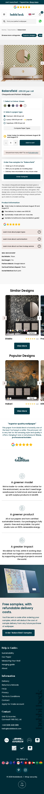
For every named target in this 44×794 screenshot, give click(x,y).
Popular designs (29, 35)
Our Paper (6, 657)
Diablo (8, 338)
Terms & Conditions (11, 696)
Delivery (5, 681)
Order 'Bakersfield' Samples (18, 632)
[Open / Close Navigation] (4, 14)
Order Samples (22, 177)
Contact (6, 700)
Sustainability (8, 653)
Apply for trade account (13, 704)
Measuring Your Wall (11, 661)
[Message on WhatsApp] (40, 21)
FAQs (4, 689)
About (4, 668)
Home (4, 30)
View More (22, 346)
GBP (33, 14)
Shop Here (34, 2)
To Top (22, 784)
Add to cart (30, 143)
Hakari (8, 403)
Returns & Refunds (10, 685)
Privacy (5, 692)
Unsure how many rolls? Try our (22, 153)
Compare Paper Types (22, 128)
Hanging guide (8, 664)
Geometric (12, 30)
